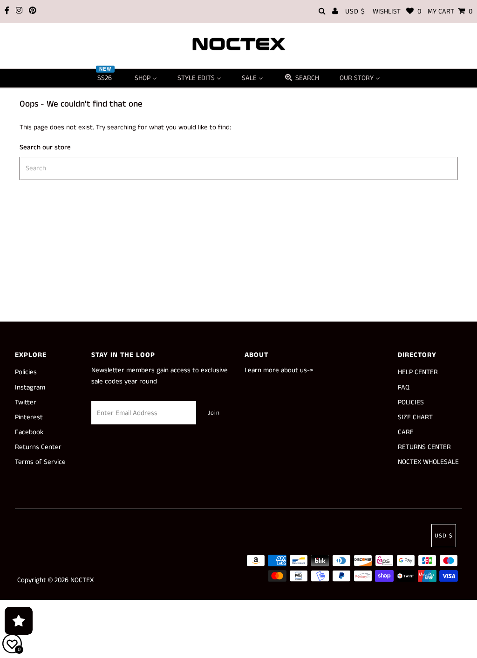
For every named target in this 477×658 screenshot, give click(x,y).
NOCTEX (82, 580)
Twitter (25, 402)
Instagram (30, 387)
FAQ (403, 387)
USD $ (355, 11)
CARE (406, 432)
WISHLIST (397, 11)
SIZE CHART (415, 417)
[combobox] (238, 168)
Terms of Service (40, 462)
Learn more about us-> (279, 370)
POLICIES (411, 402)
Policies (26, 372)
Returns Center (38, 447)
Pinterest (29, 417)
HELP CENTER (418, 372)
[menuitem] (105, 78)
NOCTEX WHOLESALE (428, 462)
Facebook (29, 432)
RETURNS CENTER (424, 447)
